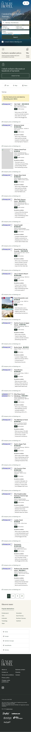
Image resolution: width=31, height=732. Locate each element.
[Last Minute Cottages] (7, 719)
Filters (25, 85)
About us (4, 669)
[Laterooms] (15, 714)
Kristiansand (5, 613)
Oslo (3, 615)
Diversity (18, 672)
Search (15, 37)
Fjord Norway (20, 615)
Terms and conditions (8, 675)
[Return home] (7, 4)
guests (4, 31)
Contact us (5, 672)
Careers (18, 675)
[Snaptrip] (6, 714)
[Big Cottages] (17, 719)
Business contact (20, 669)
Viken (3, 623)
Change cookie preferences (6, 681)
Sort (8, 85)
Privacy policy (5, 677)
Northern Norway (21, 618)
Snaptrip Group (9, 709)
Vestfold (18, 621)
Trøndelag (4, 621)
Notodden (19, 613)
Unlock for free (15, 76)
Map (16, 85)
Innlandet (4, 618)
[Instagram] (4, 688)
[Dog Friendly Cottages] (6, 723)
